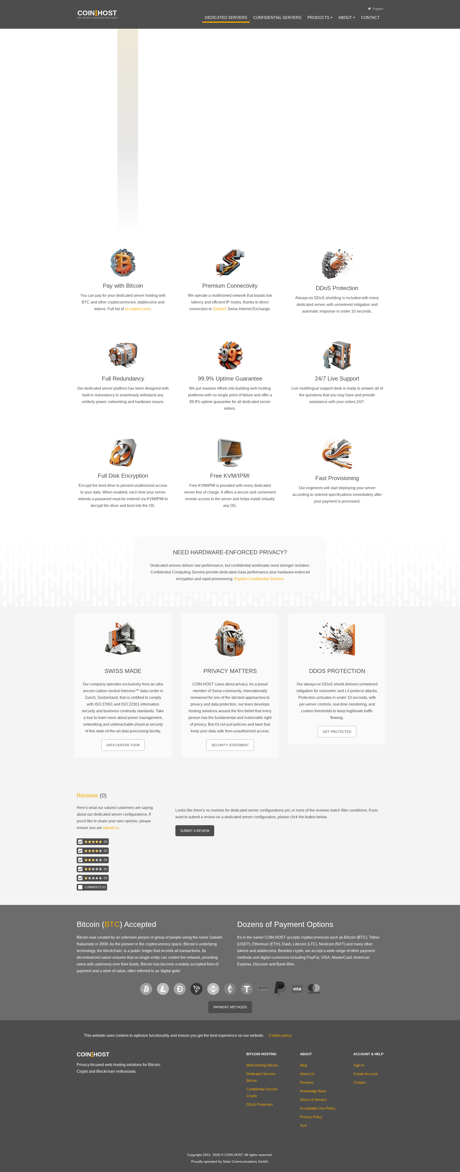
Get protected (337, 732)
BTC (112, 924)
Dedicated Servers (226, 18)
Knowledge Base (313, 1091)
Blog (303, 1065)
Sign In (358, 1065)
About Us (307, 1074)
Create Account (365, 1074)
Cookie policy (280, 1035)
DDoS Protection (259, 1104)
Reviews (87, 795)
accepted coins (137, 309)
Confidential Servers (277, 18)
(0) (105, 841)
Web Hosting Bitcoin (262, 1065)
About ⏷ (347, 18)
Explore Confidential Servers (258, 579)
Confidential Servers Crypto (262, 1092)
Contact (370, 18)
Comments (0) (95, 887)
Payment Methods (230, 1007)
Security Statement (230, 745)
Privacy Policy (311, 1117)
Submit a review (194, 831)
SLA (303, 1125)
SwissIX (220, 309)
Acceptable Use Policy (317, 1108)
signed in (111, 828)
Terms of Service (313, 1100)
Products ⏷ (320, 18)
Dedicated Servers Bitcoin (261, 1077)
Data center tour (123, 745)
